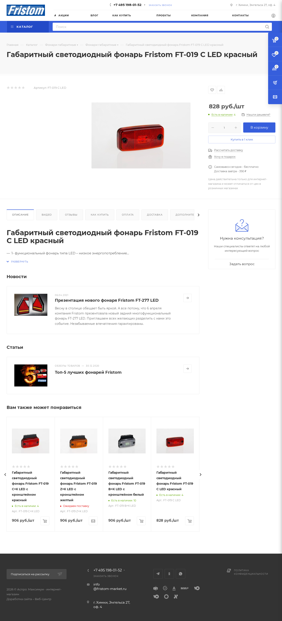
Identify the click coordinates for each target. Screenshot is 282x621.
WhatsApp (180, 573)
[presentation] (5, 474)
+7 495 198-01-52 (127, 5)
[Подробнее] (187, 298)
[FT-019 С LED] (141, 135)
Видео (47, 214)
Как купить (100, 214)
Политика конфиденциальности (251, 572)
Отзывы (71, 214)
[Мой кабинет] (273, 16)
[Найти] (267, 27)
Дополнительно (189, 214)
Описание (20, 214)
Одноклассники (169, 573)
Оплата (128, 214)
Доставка (154, 214)
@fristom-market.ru (109, 589)
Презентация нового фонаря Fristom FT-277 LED (107, 300)
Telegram (158, 573)
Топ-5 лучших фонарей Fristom (88, 372)
